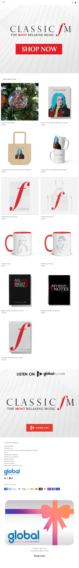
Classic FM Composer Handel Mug (54, 170)
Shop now (39, 556)
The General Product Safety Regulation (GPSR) (21, 450)
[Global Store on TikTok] (12, 479)
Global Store (12, 484)
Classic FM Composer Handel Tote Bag (16, 170)
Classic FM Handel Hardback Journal (54, 123)
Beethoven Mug (47, 264)
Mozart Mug (5, 264)
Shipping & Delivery (11, 455)
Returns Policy (9, 459)
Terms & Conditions (11, 457)
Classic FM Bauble (8, 123)
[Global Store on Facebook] (7, 479)
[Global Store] (12, 472)
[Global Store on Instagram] (10, 479)
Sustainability (9, 446)
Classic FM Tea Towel (9, 217)
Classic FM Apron (47, 217)
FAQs (6, 452)
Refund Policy (9, 461)
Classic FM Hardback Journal (12, 358)
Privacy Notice (9, 463)
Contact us (8, 448)
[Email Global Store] (5, 479)
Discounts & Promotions (13, 465)
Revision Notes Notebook (50, 311)
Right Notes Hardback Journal (12, 311)
